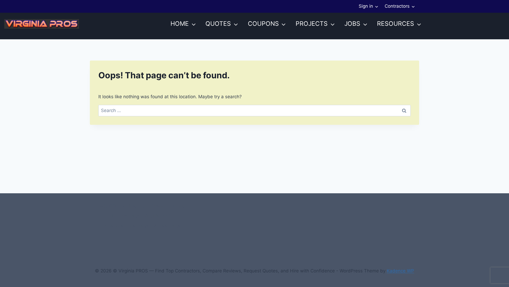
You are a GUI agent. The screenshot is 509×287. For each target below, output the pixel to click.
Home (179, 23)
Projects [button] (312, 23)
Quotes (218, 23)
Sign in (366, 6)
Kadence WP (400, 270)
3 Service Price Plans (126, 226)
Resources (395, 23)
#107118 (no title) (118, 206)
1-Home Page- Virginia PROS (142, 216)
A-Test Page (167, 226)
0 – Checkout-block (163, 206)
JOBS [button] (352, 23)
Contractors (397, 6)
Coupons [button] (263, 23)
